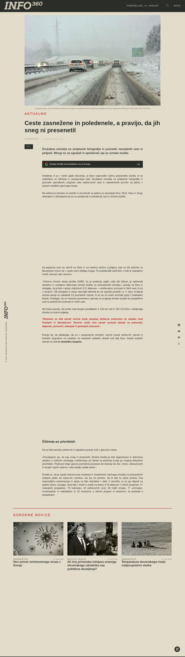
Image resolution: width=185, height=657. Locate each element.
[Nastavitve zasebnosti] (177, 649)
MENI (177, 6)
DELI (29, 146)
